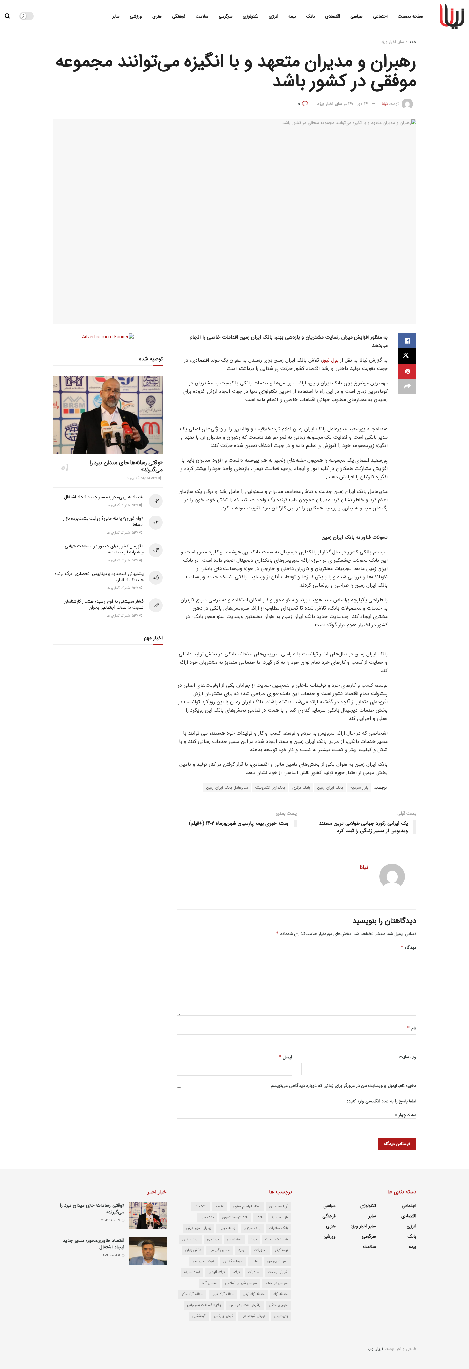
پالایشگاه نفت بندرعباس (204, 1305)
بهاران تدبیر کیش (198, 1228)
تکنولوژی (250, 16)
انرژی (273, 16)
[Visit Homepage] (452, 16)
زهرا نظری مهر (277, 1261)
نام (411, 1028)
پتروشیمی (281, 1316)
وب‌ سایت (407, 1056)
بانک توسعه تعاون (235, 1217)
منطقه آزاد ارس (254, 1294)
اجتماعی (380, 16)
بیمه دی (213, 1239)
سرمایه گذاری (233, 1261)
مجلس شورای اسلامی (241, 1283)
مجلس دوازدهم (276, 1283)
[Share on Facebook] (407, 340)
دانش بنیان (193, 1250)
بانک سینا (207, 1217)
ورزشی (136, 16)
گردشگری (198, 1316)
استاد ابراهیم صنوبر (247, 1206)
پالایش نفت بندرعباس (244, 1305)
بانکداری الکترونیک (270, 788)
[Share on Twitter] (407, 356)
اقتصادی (332, 16)
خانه (413, 42)
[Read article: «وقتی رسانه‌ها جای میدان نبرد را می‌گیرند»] (108, 415)
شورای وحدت (278, 1272)
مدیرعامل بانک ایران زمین (227, 788)
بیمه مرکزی (190, 1239)
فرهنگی (178, 16)
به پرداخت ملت (276, 1239)
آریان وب (375, 1349)
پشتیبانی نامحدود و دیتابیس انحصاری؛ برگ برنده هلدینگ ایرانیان (99, 576)
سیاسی (356, 16)
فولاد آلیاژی (217, 1272)
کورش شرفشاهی (253, 1316)
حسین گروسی (220, 1250)
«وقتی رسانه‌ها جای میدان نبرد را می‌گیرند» (126, 466)
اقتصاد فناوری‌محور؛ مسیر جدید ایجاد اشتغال (104, 497)
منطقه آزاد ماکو (192, 1294)
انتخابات (200, 1206)
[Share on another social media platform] (407, 386)
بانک (310, 16)
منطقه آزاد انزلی (223, 1294)
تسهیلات (260, 1250)
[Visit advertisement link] (108, 336)
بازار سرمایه (359, 788)
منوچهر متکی (278, 1305)
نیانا (385, 103)
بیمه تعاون (234, 1239)
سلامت (202, 16)
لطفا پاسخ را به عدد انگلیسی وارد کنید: (381, 1101)
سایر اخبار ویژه (392, 42)
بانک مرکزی (301, 788)
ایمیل (285, 1057)
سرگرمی (226, 16)
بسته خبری (227, 1228)
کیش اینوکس (223, 1316)
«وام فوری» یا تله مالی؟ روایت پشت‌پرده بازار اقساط (103, 521)
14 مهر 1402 (358, 103)
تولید (241, 1250)
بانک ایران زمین (330, 788)
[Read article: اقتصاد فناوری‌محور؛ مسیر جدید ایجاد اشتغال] (148, 1251)
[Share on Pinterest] (407, 371)
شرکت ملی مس (203, 1261)
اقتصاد (219, 1206)
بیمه (292, 16)
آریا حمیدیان (278, 1206)
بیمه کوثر (281, 1250)
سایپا (254, 1261)
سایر (116, 16)
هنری (157, 16)
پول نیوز (330, 360)
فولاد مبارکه (192, 1272)
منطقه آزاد (280, 1294)
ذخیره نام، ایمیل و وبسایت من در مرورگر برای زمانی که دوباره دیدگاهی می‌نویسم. (342, 1085)
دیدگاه (408, 947)
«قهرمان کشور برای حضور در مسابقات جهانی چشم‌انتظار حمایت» (104, 549)
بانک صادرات (278, 1228)
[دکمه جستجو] (7, 16)
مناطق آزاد (209, 1283)
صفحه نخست (410, 16)
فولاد (236, 1272)
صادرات (253, 1272)
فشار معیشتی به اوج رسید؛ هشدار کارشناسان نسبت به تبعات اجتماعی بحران (104, 604)
